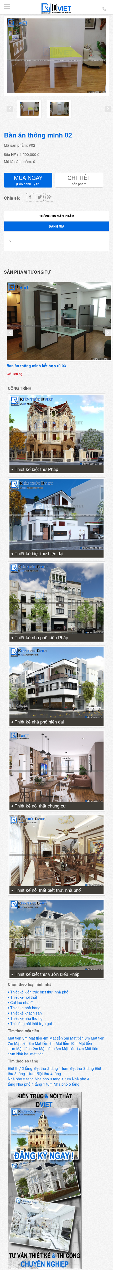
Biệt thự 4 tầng (49, 1073)
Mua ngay (28, 180)
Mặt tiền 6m (80, 1038)
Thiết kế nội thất (23, 997)
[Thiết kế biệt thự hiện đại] (56, 513)
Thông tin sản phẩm (56, 216)
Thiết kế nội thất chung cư (40, 806)
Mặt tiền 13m (50, 1048)
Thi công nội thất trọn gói (31, 1023)
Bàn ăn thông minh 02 (38, 135)
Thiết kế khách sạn (26, 1013)
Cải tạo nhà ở (21, 1002)
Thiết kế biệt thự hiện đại (39, 553)
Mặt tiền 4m (38, 1038)
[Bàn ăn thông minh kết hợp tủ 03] (59, 321)
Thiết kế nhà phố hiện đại (39, 722)
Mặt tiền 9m (45, 1043)
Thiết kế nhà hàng (25, 1007)
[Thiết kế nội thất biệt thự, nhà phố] (56, 850)
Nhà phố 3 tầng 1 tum (53, 1078)
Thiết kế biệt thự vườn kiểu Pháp (47, 974)
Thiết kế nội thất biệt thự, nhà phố (48, 890)
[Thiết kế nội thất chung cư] (56, 766)
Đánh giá (56, 226)
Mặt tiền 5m (59, 1038)
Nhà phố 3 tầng (21, 1078)
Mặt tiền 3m (18, 1038)
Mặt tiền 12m (27, 1048)
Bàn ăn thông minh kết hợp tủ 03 (36, 365)
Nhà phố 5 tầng (66, 1084)
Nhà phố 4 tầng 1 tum (34, 1084)
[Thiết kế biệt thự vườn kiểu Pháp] (56, 934)
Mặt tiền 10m (67, 1043)
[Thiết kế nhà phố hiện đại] (56, 682)
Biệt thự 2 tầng (20, 1068)
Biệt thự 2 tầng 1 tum (50, 1068)
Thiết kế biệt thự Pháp (36, 469)
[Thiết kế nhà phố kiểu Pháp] (56, 597)
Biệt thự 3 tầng (81, 1068)
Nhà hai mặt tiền (30, 1053)
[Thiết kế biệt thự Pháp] (56, 429)
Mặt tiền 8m (24, 1043)
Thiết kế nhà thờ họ (26, 1018)
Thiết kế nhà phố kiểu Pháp (41, 637)
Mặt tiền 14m (73, 1048)
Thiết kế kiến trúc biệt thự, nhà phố (39, 992)
